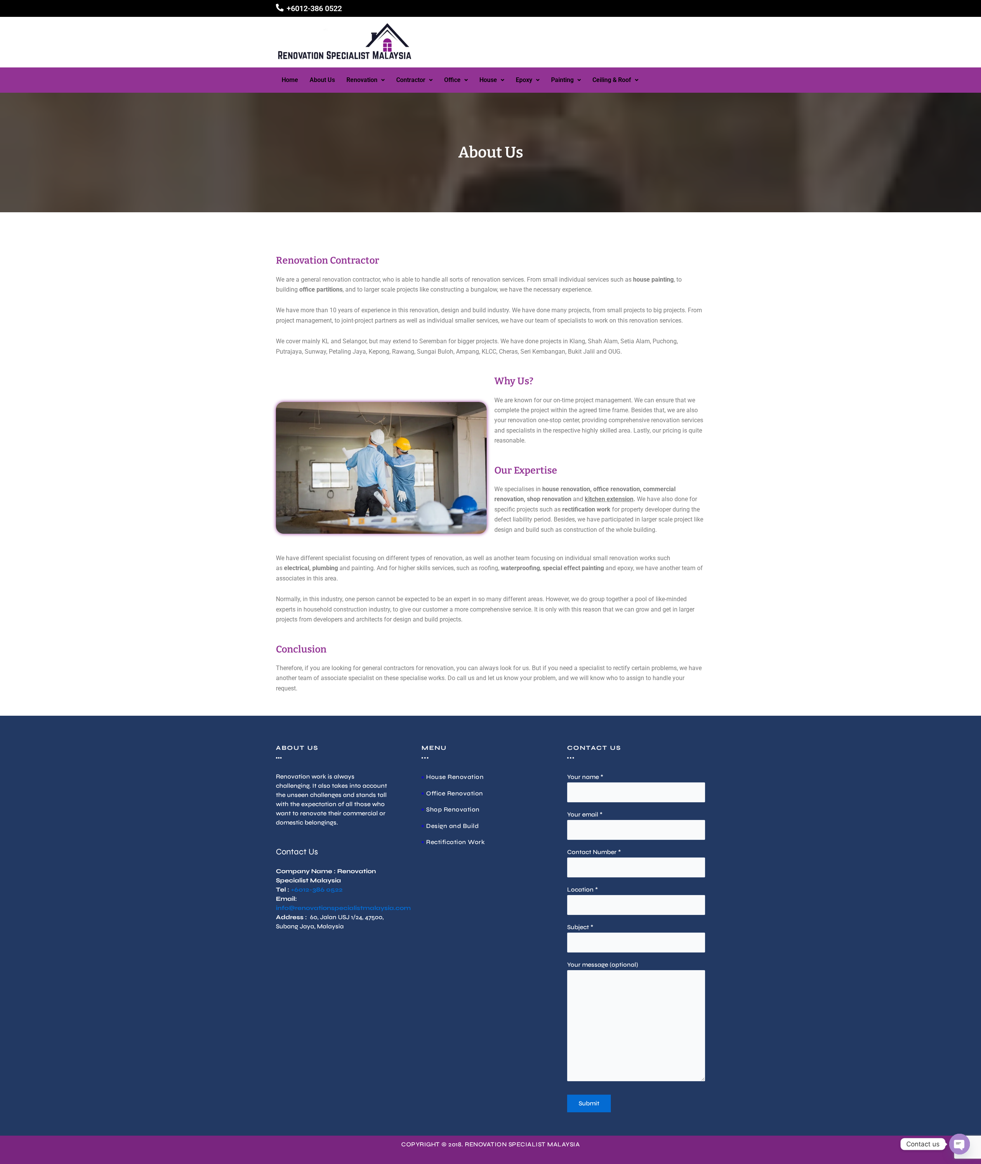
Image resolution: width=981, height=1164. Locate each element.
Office (452, 80)
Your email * (584, 814)
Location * (582, 889)
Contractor (410, 80)
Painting (562, 80)
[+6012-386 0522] (280, 7)
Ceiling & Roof (611, 80)
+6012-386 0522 (314, 8)
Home (290, 80)
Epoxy (524, 80)
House (488, 80)
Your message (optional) (602, 964)
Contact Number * (594, 852)
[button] (365, 80)
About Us (322, 80)
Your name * (585, 776)
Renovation (361, 80)
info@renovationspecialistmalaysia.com (343, 908)
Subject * (580, 927)
